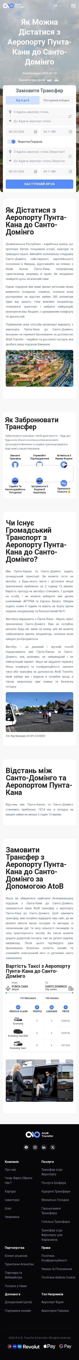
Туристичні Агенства (19, 1264)
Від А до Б (22, 100)
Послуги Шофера (53, 1183)
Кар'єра (10, 1191)
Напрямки (12, 1217)
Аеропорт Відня (52, 1302)
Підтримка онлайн (18, 1311)
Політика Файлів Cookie (58, 1277)
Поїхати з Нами (16, 1286)
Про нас (10, 1169)
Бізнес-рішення (16, 1256)
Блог (8, 1208)
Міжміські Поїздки (55, 1200)
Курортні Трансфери (55, 1191)
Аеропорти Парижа (55, 1311)
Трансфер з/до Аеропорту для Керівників (52, 1235)
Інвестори (12, 1200)
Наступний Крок (39, 184)
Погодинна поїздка (56, 100)
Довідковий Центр (18, 1302)
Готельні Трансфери (55, 1222)
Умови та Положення (56, 1269)
